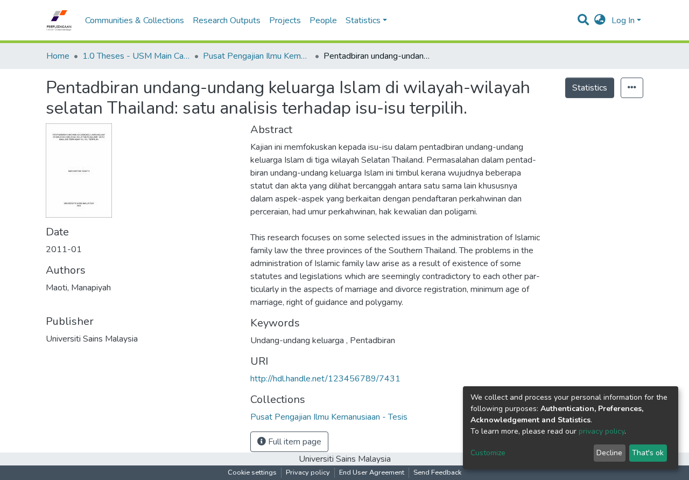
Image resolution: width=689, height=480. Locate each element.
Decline (609, 453)
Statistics (589, 88)
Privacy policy (308, 472)
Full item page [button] (293, 442)
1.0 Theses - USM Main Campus (136, 56)
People (323, 20)
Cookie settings (252, 472)
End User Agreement (371, 472)
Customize (487, 453)
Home (57, 56)
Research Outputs (227, 20)
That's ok (648, 453)
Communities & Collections (134, 20)
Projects (285, 20)
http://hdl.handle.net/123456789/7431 (325, 379)
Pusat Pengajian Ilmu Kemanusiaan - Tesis (257, 56)
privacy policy (601, 431)
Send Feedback (437, 472)
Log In (623, 20)
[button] (599, 20)
